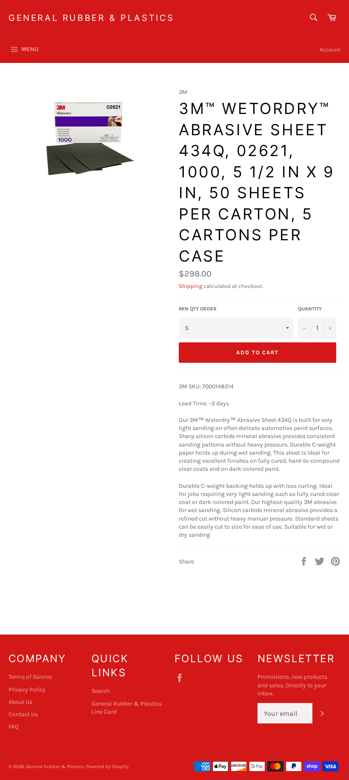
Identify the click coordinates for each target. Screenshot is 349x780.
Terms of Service (30, 676)
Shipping (190, 286)
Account (330, 49)
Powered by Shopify (107, 766)
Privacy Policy (27, 689)
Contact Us (23, 714)
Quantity (310, 309)
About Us (20, 702)
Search (101, 691)
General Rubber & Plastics (91, 18)
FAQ (13, 726)
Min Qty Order (198, 309)
